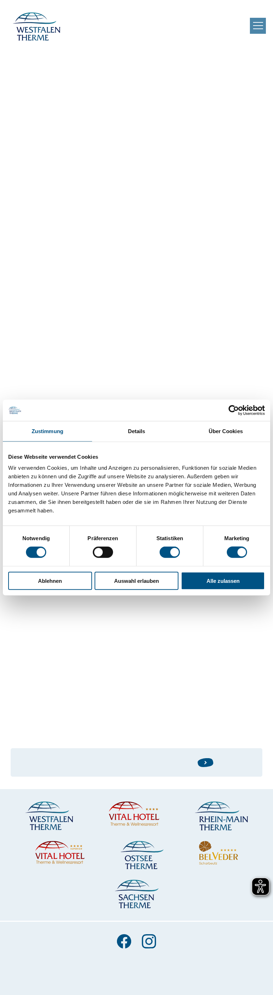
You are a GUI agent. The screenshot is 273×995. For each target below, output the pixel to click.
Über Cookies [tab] (226, 431)
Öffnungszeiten (92, 965)
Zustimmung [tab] (47, 431)
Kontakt (34, 965)
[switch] (103, 552)
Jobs (191, 965)
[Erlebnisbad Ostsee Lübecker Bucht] (142, 855)
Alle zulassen (223, 581)
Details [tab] (136, 431)
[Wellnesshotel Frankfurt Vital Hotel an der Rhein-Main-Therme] (60, 852)
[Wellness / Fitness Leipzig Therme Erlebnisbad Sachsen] (136, 894)
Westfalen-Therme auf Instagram (149, 941)
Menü (258, 26)
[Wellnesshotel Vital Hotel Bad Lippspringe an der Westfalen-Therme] (134, 813)
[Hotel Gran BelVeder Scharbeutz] (218, 852)
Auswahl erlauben (136, 581)
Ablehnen (50, 581)
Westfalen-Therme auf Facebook (124, 941)
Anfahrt (150, 965)
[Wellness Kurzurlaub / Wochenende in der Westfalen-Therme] (49, 816)
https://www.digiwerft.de (46, 658)
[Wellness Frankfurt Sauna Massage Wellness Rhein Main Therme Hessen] (221, 816)
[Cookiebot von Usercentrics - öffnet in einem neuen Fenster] (234, 410)
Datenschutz (136, 978)
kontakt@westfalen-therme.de (75, 303)
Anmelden (233, 762)
